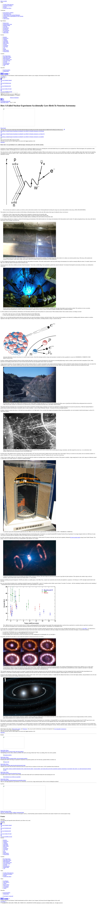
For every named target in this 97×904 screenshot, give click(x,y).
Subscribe (8, 101)
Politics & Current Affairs (6, 811)
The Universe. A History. (8, 12)
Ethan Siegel (3, 128)
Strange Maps (6, 64)
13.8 (4, 65)
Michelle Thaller (6, 25)
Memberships (6, 71)
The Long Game (6, 60)
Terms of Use (6, 885)
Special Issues (6, 51)
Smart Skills (5, 41)
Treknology (25, 728)
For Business (3, 101)
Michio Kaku (6, 23)
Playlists (5, 6)
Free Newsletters (6, 70)
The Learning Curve (7, 59)
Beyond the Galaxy (17, 728)
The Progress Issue (7, 13)
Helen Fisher (6, 32)
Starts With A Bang (7, 57)
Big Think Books (6, 55)
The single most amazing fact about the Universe (11, 773)
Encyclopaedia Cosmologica (60, 728)
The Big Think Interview (8, 4)
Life (4, 47)
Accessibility (6, 887)
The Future (5, 46)
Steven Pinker (6, 27)
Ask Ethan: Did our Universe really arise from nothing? (12, 751)
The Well (5, 61)
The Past (5, 44)
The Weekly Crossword (8, 896)
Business (5, 37)
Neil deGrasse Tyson (7, 24)
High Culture (6, 43)
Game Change (6, 18)
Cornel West (5, 31)
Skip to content (4, 1)
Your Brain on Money (7, 5)
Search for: (3, 92)
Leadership (5, 40)
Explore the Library (7, 8)
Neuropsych (5, 38)
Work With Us (6, 882)
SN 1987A (85, 628)
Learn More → (4, 76)
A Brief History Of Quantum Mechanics (11, 15)
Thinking (5, 39)
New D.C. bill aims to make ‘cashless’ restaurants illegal (12, 812)
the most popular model (75, 537)
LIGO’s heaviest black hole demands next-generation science (13, 780)
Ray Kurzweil (6, 30)
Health (4, 49)
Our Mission (5, 881)
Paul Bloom (5, 29)
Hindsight (5, 17)
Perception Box (6, 63)
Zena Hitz (5, 26)
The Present (5, 45)
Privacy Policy (6, 884)
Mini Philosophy (6, 58)
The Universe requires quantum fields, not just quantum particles (14, 758)
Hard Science (6, 50)
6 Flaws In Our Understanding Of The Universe (13, 16)
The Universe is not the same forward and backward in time (13, 765)
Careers (4, 888)
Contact (4, 883)
